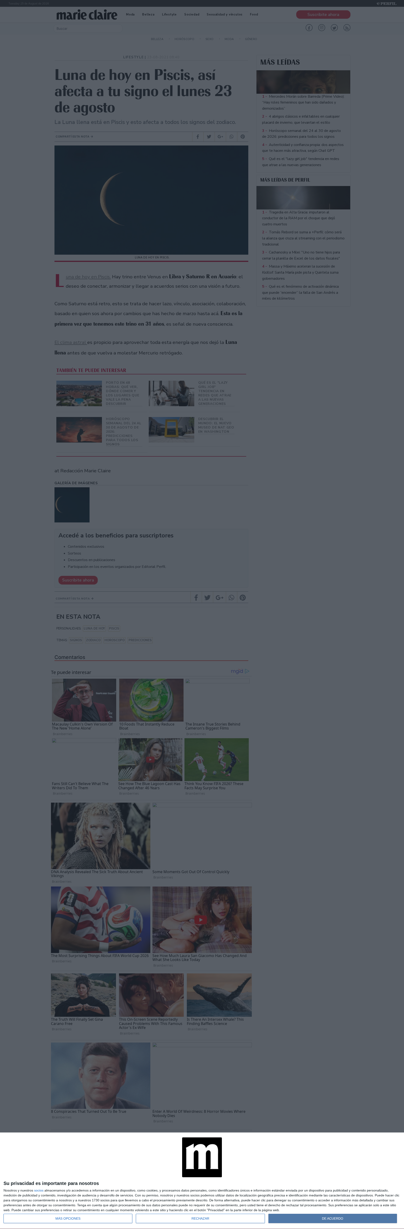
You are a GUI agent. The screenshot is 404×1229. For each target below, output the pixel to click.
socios (38, 1190)
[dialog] (202, 1181)
